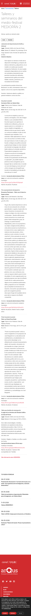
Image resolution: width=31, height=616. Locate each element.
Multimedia (6, 594)
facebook (10, 40)
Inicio (2, 8)
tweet (3, 40)
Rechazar (13, 613)
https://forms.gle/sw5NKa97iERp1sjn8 (12, 182)
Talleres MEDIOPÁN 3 (7, 505)
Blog (4, 589)
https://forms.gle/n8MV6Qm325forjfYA (12, 307)
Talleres (17, 8)
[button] (3, 581)
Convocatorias (9, 8)
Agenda (5, 587)
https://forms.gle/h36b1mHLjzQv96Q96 (12, 403)
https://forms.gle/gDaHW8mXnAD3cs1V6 (13, 448)
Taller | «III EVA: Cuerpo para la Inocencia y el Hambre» (16, 514)
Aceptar (5, 613)
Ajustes (20, 613)
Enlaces (5, 596)
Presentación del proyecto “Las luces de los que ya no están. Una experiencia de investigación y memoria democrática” (15, 483)
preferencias (7, 608)
